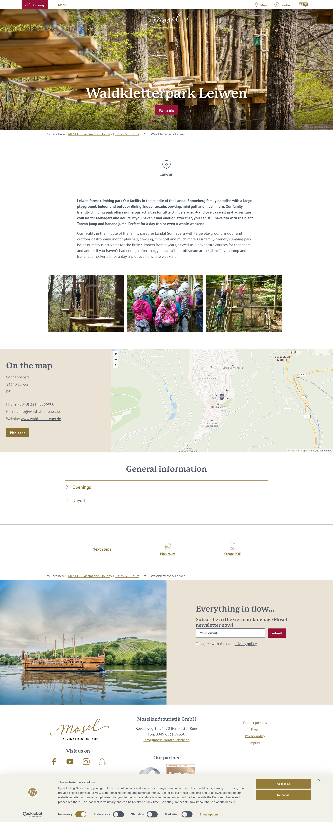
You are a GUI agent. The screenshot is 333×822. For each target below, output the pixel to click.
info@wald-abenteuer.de (39, 411)
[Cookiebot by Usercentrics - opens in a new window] (33, 814)
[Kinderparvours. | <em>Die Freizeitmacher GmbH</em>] (165, 303)
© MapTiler (294, 450)
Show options (209, 814)
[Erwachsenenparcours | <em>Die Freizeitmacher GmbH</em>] (86, 303)
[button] (35, 4)
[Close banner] (319, 780)
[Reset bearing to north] (116, 365)
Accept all (283, 783)
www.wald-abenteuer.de (41, 418)
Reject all (283, 795)
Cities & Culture (127, 134)
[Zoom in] (116, 354)
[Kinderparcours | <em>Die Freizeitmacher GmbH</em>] (244, 303)
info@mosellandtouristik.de (167, 739)
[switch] (118, 814)
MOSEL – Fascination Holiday (90, 134)
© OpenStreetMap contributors (316, 450)
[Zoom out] (116, 359)
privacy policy (245, 643)
